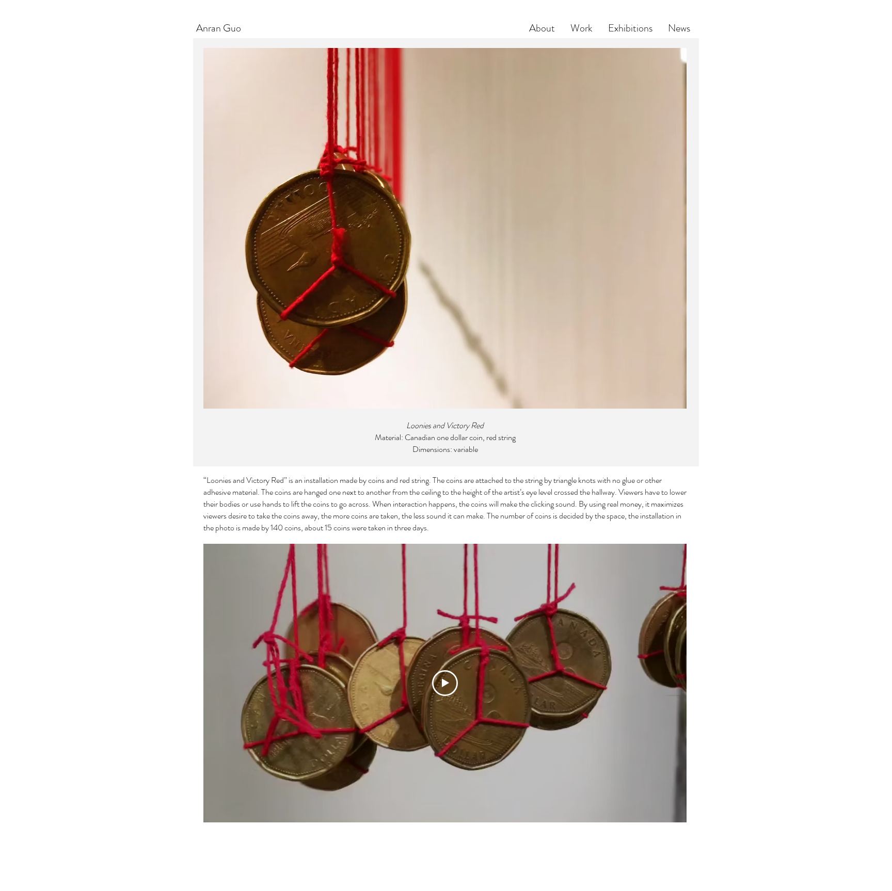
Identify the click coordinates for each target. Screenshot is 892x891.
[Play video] (445, 683)
